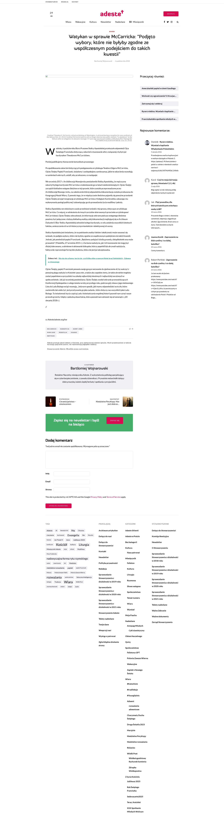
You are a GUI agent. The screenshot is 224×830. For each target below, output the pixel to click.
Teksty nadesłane (106, 619)
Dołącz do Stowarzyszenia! (164, 530)
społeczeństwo (69, 577)
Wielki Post (79, 582)
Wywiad (131, 609)
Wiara (68, 22)
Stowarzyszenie (52, 2)
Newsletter (106, 22)
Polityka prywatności (108, 563)
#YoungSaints (133, 695)
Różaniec (131, 747)
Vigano (74, 332)
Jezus (68, 540)
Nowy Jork (77, 329)
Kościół (61, 544)
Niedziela (72, 563)
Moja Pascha (131, 615)
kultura (73, 545)
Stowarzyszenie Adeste (109, 613)
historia (49, 540)
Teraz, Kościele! (134, 802)
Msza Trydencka (52, 554)
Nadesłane (120, 22)
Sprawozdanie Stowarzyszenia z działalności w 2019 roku (110, 578)
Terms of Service (114, 497)
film (83, 535)
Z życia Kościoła (132, 777)
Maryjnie (131, 730)
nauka (48, 563)
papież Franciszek (81, 568)
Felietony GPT (133, 652)
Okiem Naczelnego (133, 636)
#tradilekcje (132, 689)
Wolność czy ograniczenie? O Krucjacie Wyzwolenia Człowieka (160, 96)
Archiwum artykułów (108, 530)
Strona (49, 489)
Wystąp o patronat (107, 636)
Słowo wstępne (134, 586)
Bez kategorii (131, 542)
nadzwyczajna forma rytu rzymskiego (67, 558)
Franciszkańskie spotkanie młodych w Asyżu (160, 119)
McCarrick (51, 329)
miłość (72, 549)
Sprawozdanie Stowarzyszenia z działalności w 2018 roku (165, 557)
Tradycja (58, 582)
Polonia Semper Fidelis (61, 572)
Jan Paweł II (58, 540)
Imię (47, 473)
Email (48, 481)
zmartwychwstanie (52, 586)
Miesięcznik (138, 22)
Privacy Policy (97, 497)
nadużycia (64, 329)
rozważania (54, 577)
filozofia (90, 535)
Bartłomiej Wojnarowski (103, 61)
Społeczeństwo (134, 592)
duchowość (60, 535)
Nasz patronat (133, 552)
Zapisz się (114, 420)
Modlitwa (80, 549)
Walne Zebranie (159, 610)
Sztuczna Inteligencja (84, 577)
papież (70, 568)
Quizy (128, 642)
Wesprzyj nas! (105, 630)
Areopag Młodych (135, 626)
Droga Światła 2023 (136, 724)
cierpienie (50, 535)
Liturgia (84, 544)
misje (65, 549)
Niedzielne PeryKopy (136, 736)
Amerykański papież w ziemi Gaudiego (159, 88)
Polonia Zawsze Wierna (78, 572)
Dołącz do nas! (105, 536)
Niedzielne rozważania (137, 742)
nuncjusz (51, 332)
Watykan (51, 336)
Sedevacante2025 (135, 796)
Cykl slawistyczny (136, 630)
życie (77, 587)
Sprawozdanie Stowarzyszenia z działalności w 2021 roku (110, 603)
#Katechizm (132, 684)
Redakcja (64, 2)
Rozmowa (131, 580)
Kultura (92, 22)
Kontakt (75, 2)
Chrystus (81, 530)
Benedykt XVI (64, 530)
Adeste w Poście (132, 536)
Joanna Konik (157, 237)
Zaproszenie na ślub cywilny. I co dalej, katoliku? (164, 240)
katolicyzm (50, 544)
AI (56, 530)
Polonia (49, 572)
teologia (49, 582)
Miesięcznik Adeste (54, 549)
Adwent (130, 701)
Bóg (73, 530)
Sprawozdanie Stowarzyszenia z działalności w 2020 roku (110, 591)
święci (70, 587)
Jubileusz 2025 (79, 540)
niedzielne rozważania (55, 568)
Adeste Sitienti (132, 530)
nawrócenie (57, 563)
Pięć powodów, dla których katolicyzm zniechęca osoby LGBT (164, 205)
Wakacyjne (80, 22)
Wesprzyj (171, 14)
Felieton (131, 563)
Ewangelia (73, 535)
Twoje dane (104, 624)
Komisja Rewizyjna (160, 536)
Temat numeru (133, 598)
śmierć (63, 586)
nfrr (65, 563)
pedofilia (63, 332)
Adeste (49, 530)
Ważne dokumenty (160, 616)
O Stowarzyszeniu (160, 548)
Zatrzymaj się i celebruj (152, 103)
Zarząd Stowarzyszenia (162, 622)
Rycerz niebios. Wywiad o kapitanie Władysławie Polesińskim (160, 111)
